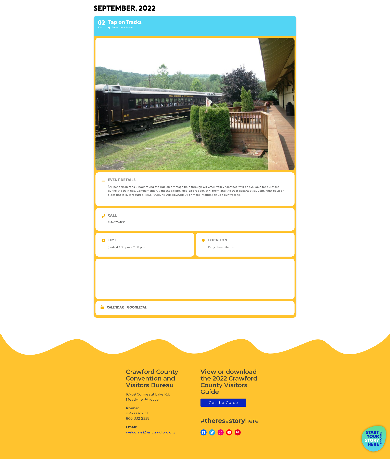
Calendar (115, 307)
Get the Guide (223, 403)
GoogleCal (136, 307)
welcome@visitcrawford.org (150, 432)
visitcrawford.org (354, 22)
